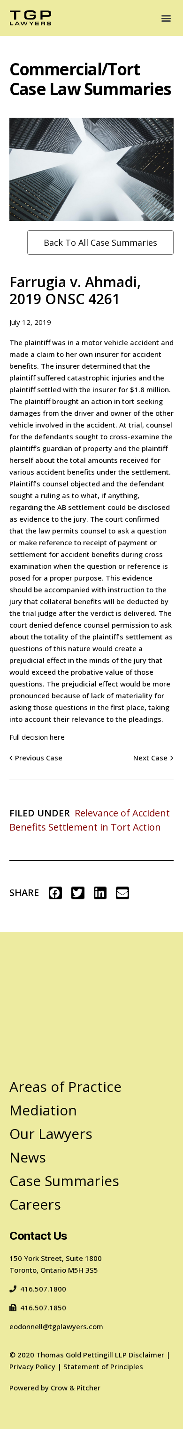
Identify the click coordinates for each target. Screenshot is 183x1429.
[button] (166, 17)
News (27, 1157)
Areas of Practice (65, 1086)
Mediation (43, 1110)
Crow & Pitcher (75, 1387)
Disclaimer (146, 1354)
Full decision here (37, 737)
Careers (35, 1204)
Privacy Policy (32, 1366)
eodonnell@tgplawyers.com (56, 1326)
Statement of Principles (103, 1366)
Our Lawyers (50, 1133)
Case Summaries (64, 1180)
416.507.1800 (43, 1288)
